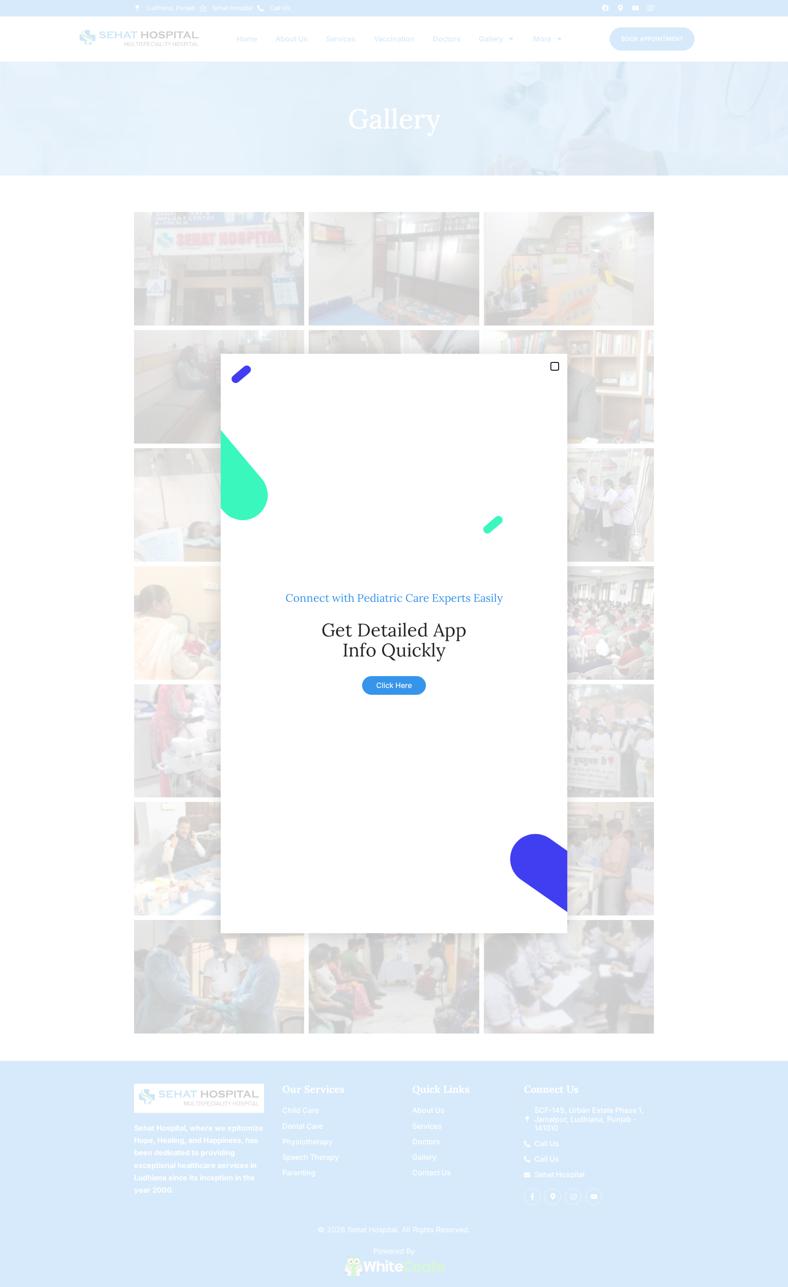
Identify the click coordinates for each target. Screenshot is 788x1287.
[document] (394, 643)
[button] (554, 366)
